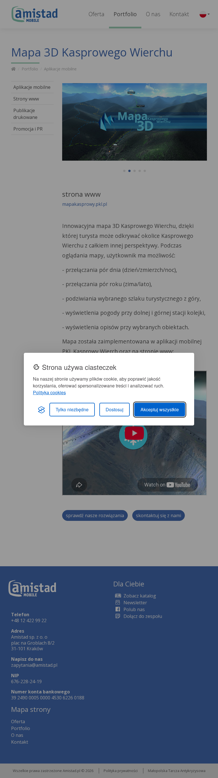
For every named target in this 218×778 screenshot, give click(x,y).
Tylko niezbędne (72, 409)
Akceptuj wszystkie (160, 409)
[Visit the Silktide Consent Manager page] (41, 409)
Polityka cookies (49, 392)
